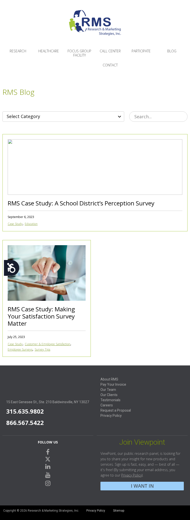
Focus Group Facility (79, 53)
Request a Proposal (115, 410)
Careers (106, 405)
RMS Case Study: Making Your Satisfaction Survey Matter (41, 316)
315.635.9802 (25, 411)
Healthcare (48, 51)
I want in (142, 485)
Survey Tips (42, 349)
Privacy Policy (111, 416)
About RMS (109, 379)
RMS (95, 26)
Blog (171, 51)
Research (18, 51)
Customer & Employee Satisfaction (47, 344)
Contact (110, 65)
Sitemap (118, 510)
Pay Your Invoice (113, 384)
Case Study (15, 224)
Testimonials (110, 400)
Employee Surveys (20, 349)
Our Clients (109, 395)
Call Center (110, 51)
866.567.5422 (25, 423)
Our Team (108, 390)
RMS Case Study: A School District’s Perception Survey (81, 203)
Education (31, 224)
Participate (141, 51)
